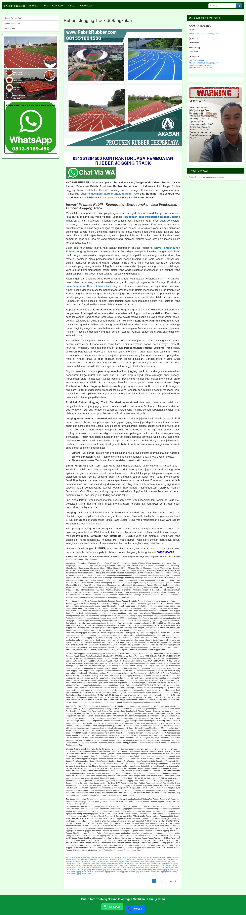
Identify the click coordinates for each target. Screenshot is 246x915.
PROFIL (45, 5)
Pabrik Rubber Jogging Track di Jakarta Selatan (92, 862)
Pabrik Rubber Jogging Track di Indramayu (101, 868)
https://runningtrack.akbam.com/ (201, 65)
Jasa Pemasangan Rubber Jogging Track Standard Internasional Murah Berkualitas (146, 857)
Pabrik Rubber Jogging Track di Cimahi (78, 874)
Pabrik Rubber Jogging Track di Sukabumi (79, 872)
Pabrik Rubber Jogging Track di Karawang (130, 868)
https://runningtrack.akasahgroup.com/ (203, 62)
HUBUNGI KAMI (85, 5)
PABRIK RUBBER (14, 6)
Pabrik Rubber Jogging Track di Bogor (78, 866)
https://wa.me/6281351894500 (200, 67)
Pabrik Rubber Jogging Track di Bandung (104, 864)
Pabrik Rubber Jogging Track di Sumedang (109, 872)
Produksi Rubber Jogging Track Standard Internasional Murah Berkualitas (94, 857)
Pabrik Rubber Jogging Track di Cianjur (131, 866)
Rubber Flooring (195, 177)
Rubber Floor (9, 28)
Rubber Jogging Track (12, 23)
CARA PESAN (57, 5)
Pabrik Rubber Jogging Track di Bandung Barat (134, 864)
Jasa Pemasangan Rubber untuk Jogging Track (110, 193)
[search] (239, 5)
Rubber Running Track (13, 18)
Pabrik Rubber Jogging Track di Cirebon (158, 866)
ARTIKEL (71, 5)
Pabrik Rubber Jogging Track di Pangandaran (106, 870)
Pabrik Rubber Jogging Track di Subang (165, 870)
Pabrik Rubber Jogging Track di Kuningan (159, 868)
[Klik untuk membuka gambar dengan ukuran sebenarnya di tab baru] (123, 87)
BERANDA (33, 5)
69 (171, 881)
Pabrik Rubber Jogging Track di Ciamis (104, 866)
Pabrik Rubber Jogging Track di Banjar (136, 872)
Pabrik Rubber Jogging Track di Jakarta (111, 859)
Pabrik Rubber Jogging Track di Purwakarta (136, 870)
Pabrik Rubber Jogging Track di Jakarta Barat (140, 859)
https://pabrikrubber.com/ (198, 60)
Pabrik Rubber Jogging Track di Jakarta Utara (155, 862)
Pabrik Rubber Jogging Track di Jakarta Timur (124, 862)
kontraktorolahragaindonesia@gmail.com (205, 33)
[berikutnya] (175, 881)
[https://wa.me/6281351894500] (30, 127)
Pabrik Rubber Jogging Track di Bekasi (164, 864)
